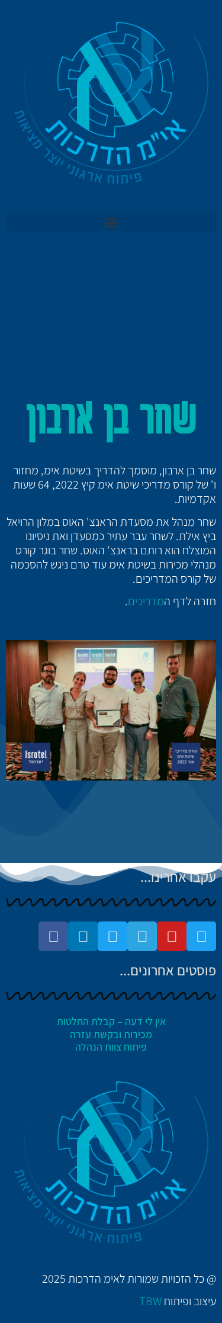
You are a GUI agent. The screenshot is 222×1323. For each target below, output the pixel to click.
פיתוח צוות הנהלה (111, 1047)
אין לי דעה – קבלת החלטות (111, 1021)
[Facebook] (53, 936)
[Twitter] (201, 936)
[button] (111, 222)
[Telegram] (142, 936)
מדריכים (146, 601)
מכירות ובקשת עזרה (111, 1034)
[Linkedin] (83, 936)
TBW (150, 1301)
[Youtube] (171, 936)
